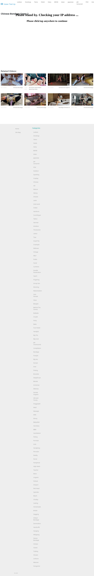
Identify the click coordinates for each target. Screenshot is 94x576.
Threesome (36, 230)
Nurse (35, 459)
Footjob (35, 356)
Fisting (35, 437)
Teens (36, 2)
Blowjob (35, 304)
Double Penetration (37, 271)
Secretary (36, 426)
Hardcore (36, 211)
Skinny (35, 193)
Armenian (36, 385)
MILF (34, 256)
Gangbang (36, 448)
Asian (63, 2)
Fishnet (35, 481)
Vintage (35, 252)
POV (87, 2)
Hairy (49, 2)
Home (17, 129)
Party (35, 320)
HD (34, 186)
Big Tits (35, 335)
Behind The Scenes (36, 308)
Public (35, 259)
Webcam (36, 248)
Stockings (28, 2)
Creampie (36, 244)
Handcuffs (36, 527)
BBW (34, 429)
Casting (35, 503)
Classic (35, 548)
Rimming (36, 287)
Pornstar (36, 440)
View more (12, 79)
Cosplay (35, 178)
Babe (35, 324)
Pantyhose (36, 463)
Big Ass (35, 359)
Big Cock (36, 339)
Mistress (36, 389)
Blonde (35, 381)
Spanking (36, 175)
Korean (35, 363)
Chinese (35, 182)
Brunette (36, 374)
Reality (35, 455)
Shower (35, 555)
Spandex (36, 492)
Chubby (35, 499)
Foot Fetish (36, 328)
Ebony (35, 418)
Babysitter (36, 422)
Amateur (36, 226)
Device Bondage (36, 539)
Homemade (37, 507)
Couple (35, 317)
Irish (34, 444)
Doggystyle (36, 404)
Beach (35, 496)
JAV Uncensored (37, 344)
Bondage (36, 352)
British (35, 510)
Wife (34, 415)
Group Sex (36, 283)
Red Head (36, 488)
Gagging (36, 514)
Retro (35, 474)
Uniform (36, 559)
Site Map (18, 132)
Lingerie (35, 477)
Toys (34, 237)
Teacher (35, 470)
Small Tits (36, 241)
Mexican (36, 562)
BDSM (56, 2)
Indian (35, 208)
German (35, 222)
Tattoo (35, 219)
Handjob (36, 331)
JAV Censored (80, 3)
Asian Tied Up (9, 4)
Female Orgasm (35, 393)
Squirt (35, 276)
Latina (35, 233)
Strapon (35, 485)
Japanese (70, 2)
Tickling (35, 551)
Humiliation (37, 433)
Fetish (43, 2)
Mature (35, 189)
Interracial (36, 204)
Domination (37, 523)
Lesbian (19, 2)
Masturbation (37, 291)
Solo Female (35, 295)
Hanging (36, 531)
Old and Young (35, 399)
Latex (35, 200)
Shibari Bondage (36, 519)
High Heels (36, 466)
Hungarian (36, 566)
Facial (35, 263)
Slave (35, 300)
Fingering (36, 280)
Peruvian (36, 452)
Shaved (35, 197)
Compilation (37, 348)
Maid (34, 407)
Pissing (35, 370)
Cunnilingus (37, 215)
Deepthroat (37, 378)
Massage (36, 411)
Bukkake (36, 313)
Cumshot (36, 267)
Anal (34, 367)
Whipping (36, 535)
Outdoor (36, 171)
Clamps (35, 544)
